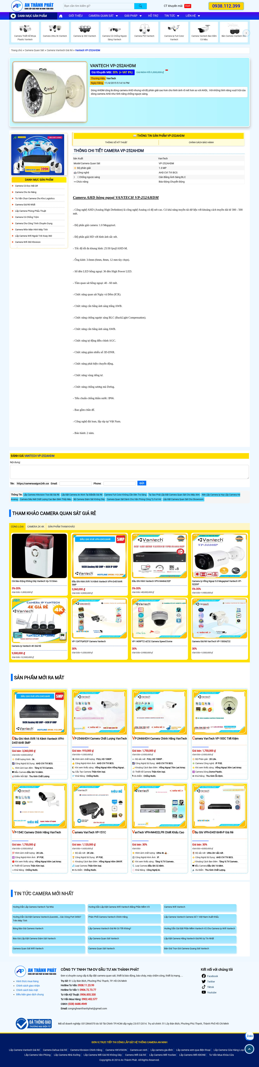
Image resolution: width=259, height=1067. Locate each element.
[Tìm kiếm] (140, 6)
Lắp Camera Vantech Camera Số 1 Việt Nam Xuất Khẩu (191, 917)
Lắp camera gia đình (162, 1050)
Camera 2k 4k (35, 526)
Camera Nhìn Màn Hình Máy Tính (31, 229)
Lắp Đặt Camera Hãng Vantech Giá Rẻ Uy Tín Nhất (189, 938)
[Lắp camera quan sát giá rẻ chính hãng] (61, 16)
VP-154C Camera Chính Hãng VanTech (36, 832)
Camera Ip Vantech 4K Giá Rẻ (26, 646)
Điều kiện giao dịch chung (30, 994)
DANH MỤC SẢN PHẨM (32, 16)
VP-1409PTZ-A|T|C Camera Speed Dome (152, 641)
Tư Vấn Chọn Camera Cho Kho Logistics (35, 198)
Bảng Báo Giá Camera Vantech (28, 928)
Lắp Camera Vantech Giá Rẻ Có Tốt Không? (109, 928)
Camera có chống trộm (27, 217)
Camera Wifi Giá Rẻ (135, 1054)
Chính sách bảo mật (27, 990)
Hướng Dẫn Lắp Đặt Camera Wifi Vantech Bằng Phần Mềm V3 (119, 907)
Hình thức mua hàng (27, 981)
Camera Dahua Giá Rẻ (55, 1050)
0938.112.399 (226, 6)
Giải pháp (130, 15)
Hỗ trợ (153, 15)
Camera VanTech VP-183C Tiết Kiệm (215, 738)
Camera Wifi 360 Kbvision (28, 242)
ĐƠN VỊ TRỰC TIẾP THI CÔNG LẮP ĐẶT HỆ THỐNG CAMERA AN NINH (129, 1042)
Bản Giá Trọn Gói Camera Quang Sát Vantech (186, 948)
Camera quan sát (101, 15)
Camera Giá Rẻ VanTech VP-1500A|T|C (211, 641)
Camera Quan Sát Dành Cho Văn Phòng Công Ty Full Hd (134, 499)
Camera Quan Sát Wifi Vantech (28, 948)
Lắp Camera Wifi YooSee (162, 1054)
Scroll (249, 1049)
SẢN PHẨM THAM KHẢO (61, 526)
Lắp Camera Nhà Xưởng (67, 1054)
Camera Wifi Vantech (174, 907)
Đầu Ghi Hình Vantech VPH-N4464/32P (151, 581)
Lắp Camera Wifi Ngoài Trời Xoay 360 (33, 236)
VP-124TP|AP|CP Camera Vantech (89, 641)
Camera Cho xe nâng (25, 192)
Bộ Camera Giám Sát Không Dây (89, 499)
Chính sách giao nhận (28, 985)
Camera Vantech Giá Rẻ (60, 50)
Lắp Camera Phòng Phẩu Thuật (30, 211)
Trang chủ (16, 50)
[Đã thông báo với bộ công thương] (33, 1023)
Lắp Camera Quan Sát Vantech (103, 938)
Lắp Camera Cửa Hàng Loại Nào (231, 1050)
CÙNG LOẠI (17, 526)
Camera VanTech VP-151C (89, 832)
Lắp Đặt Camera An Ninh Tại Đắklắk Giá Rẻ (81, 495)
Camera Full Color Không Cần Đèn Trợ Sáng (125, 495)
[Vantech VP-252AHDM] (50, 92)
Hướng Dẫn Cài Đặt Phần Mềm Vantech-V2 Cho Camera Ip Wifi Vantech (199, 928)
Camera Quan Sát (34, 50)
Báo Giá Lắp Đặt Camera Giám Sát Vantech (34, 938)
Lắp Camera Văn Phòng (37, 1054)
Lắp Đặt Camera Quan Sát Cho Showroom (183, 499)
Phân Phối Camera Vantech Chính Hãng (108, 917)
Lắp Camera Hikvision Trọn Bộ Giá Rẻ (41, 495)
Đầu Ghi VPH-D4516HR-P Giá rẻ (212, 832)
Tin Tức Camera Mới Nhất (44, 893)
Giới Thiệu (75, 15)
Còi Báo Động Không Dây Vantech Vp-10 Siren (34, 581)
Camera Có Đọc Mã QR (26, 185)
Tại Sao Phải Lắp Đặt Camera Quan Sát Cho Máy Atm (174, 495)
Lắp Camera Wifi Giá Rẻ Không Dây (103, 1054)
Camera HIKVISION (116, 1050)
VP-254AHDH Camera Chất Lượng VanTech (99, 738)
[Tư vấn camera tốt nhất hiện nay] (246, 33)
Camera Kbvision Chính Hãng (86, 1050)
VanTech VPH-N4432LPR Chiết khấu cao (158, 832)
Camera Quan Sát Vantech (101, 948)
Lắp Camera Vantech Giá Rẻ (24, 1050)
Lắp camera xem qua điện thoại (193, 1050)
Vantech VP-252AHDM (87, 50)
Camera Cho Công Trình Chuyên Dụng (33, 223)
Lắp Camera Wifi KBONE (192, 1054)
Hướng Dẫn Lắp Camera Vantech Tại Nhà (33, 907)
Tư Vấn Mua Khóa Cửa (221, 1054)
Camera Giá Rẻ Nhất (25, 204)
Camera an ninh (138, 1050)
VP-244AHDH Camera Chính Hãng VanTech (159, 738)
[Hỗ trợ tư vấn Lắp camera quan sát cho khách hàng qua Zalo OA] (249, 1036)
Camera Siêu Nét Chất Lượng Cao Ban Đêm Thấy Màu (45, 499)
